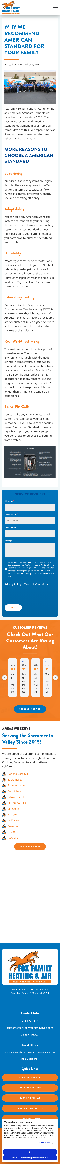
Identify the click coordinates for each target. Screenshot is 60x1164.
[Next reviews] (55, 677)
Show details (44, 1143)
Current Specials (30, 1098)
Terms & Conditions (36, 584)
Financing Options (30, 1088)
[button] (55, 7)
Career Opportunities (30, 1108)
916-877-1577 (30, 1020)
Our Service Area (30, 846)
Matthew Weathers (12, 683)
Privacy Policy (13, 584)
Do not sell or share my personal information (30, 1158)
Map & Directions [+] (30, 1058)
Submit (13, 607)
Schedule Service (30, 709)
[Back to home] (11, 7)
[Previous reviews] (4, 677)
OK (30, 1152)
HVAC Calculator (30, 1118)
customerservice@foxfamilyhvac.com (30, 1027)
